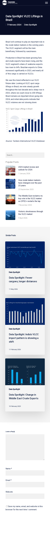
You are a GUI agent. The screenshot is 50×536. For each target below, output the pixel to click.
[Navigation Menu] (46, 2)
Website (9, 492)
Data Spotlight (30, 25)
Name (9, 468)
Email (9, 480)
